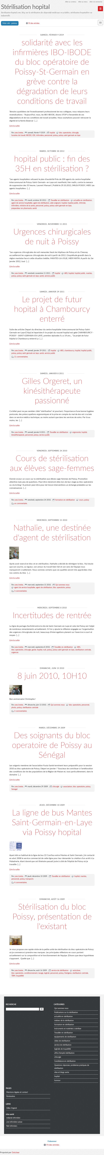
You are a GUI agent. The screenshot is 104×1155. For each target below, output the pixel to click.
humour (57, 1080)
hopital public (73, 203)
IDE (33, 135)
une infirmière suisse (14, 1122)
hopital (52, 133)
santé (34, 208)
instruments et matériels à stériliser (67, 1029)
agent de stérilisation (41, 203)
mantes (89, 273)
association (67, 787)
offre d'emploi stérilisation (64, 1053)
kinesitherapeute (17, 435)
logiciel (46, 973)
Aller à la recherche (96, 2)
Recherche (11, 1004)
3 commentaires (20, 591)
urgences (14, 652)
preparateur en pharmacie (21, 208)
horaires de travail (18, 135)
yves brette (18, 133)
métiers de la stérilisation (64, 1021)
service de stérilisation (59, 970)
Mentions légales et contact (17, 1092)
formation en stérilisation (65, 500)
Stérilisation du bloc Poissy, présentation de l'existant (52, 917)
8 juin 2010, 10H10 (52, 676)
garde (34, 650)
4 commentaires (20, 882)
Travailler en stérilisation (60, 200)
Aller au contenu (70, 2)
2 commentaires (20, 711)
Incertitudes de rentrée (52, 616)
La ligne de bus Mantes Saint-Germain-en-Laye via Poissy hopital (52, 822)
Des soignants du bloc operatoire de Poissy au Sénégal (52, 745)
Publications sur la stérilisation (66, 1012)
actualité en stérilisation (63, 1016)
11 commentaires (21, 357)
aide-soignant (55, 203)
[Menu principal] (100, 8)
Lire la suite (14, 126)
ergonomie (76, 432)
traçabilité (20, 976)
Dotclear (16, 1152)
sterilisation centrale (83, 650)
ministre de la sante (27, 206)
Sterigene (68, 973)
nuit (44, 650)
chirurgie (75, 133)
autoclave (76, 970)
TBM (13, 976)
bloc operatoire (65, 133)
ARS (66, 273)
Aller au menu (83, 2)
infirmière (40, 135)
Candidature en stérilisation (65, 1061)
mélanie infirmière (13, 1118)
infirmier (82, 203)
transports (29, 879)
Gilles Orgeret (11, 1108)
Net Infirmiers (11, 1126)
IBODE (29, 135)
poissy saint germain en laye (69, 135)
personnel (48, 135)
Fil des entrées (33, 23)
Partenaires (10, 1096)
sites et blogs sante (61, 1072)
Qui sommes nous (62, 585)
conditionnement (31, 973)
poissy (55, 135)
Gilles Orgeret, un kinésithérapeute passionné (52, 391)
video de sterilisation (62, 1041)
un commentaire (20, 503)
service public (50, 276)
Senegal (14, 789)
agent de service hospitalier (21, 203)
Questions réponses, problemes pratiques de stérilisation (71, 1066)
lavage (40, 973)
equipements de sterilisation (65, 1037)
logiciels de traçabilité (62, 1049)
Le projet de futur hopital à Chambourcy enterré (52, 309)
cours (81, 500)
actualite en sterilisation (82, 200)
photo (13, 707)
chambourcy (69, 350)
